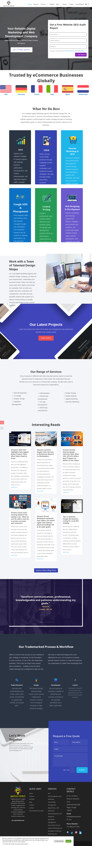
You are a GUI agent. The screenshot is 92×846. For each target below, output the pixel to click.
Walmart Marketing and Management (54, 834)
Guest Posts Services (54, 825)
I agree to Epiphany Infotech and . (68, 51)
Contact (71, 4)
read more (14, 487)
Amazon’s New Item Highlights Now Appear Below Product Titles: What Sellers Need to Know (20, 454)
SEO (49, 793)
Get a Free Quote (21, 50)
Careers (64, 4)
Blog (57, 4)
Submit (82, 770)
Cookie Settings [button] (59, 841)
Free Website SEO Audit (36, 811)
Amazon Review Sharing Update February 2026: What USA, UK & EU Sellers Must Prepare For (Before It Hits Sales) (71, 455)
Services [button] (43, 4)
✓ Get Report (81, 54)
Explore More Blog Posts (46, 570)
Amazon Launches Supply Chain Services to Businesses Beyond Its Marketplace (45, 453)
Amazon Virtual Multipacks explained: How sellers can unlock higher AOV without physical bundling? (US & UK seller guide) (46, 521)
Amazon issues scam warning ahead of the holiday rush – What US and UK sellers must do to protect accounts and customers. (20, 518)
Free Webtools (79, 4)
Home (30, 4)
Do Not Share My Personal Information (16, 844)
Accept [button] (68, 841)
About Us (36, 4)
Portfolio (52, 4)
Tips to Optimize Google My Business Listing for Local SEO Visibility (71, 520)
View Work (46, 338)
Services (31, 796)
